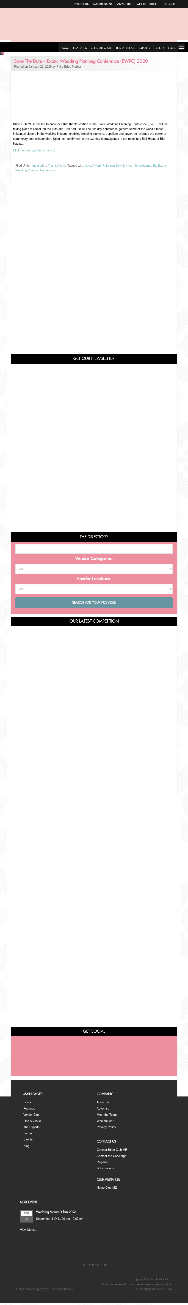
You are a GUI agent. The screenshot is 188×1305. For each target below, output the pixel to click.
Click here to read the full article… (35, 150)
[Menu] (181, 47)
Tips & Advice (57, 165)
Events (28, 1139)
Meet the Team (107, 1114)
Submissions (103, 3)
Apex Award (93, 165)
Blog (26, 1146)
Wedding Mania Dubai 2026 (56, 1212)
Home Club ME (107, 1187)
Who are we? (105, 1121)
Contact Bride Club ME (112, 1149)
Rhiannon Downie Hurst (117, 165)
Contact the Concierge (111, 1156)
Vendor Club (31, 1114)
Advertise (124, 3)
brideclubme (143, 165)
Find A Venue (32, 1121)
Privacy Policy (106, 1127)
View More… (28, 1229)
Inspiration (39, 165)
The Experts (31, 1127)
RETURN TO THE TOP (94, 1265)
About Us (82, 3)
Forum (27, 1133)
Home (27, 1102)
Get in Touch (147, 3)
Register (168, 3)
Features (29, 1108)
